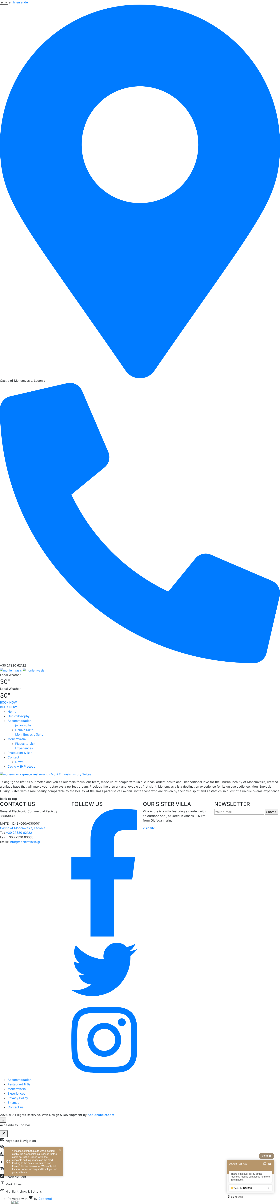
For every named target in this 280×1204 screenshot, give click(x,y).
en (18, 2)
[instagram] (104, 1039)
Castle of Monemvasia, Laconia (22, 828)
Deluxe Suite (24, 730)
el (22, 2)
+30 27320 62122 (19, 833)
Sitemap (13, 1102)
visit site (149, 828)
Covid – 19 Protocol (22, 766)
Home (12, 711)
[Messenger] (264, 1164)
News (19, 762)
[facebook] (104, 872)
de (26, 2)
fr (14, 2)
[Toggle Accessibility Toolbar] (3, 1120)
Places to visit (25, 743)
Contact (13, 757)
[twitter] (104, 969)
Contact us (15, 1107)
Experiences (24, 748)
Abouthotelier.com (101, 1115)
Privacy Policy (18, 1098)
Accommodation (19, 721)
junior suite (23, 725)
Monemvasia (17, 739)
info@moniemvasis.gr (25, 842)
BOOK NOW (8, 702)
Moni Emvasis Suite (29, 734)
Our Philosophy (19, 716)
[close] (60, 1150)
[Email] (269, 1164)
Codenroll (45, 1199)
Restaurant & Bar (20, 753)
